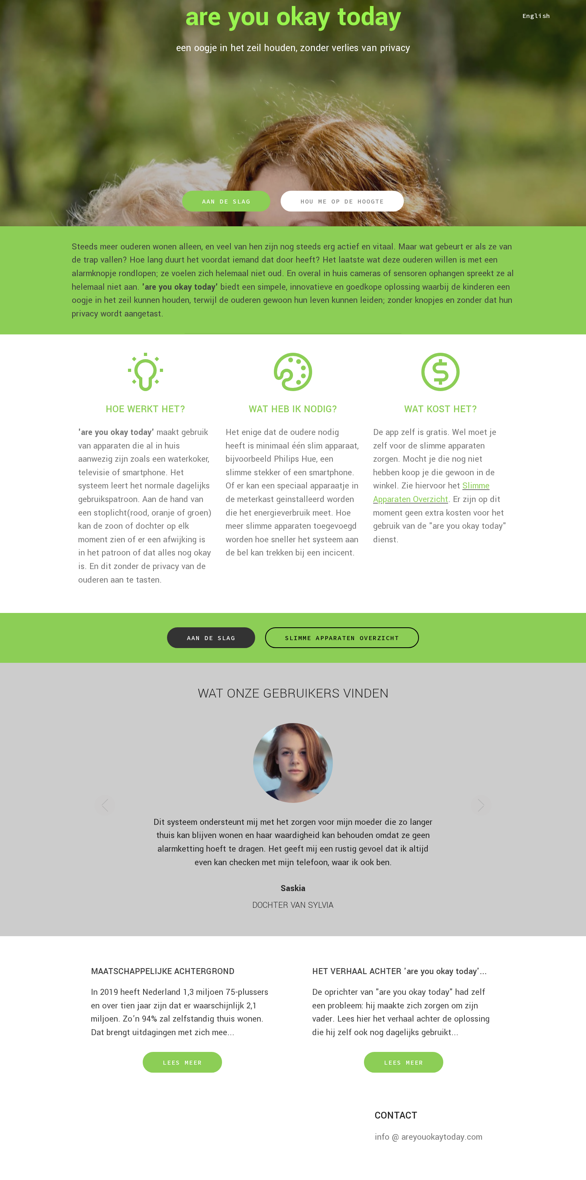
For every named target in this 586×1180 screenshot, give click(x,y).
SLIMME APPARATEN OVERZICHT (342, 638)
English (536, 16)
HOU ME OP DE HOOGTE (342, 201)
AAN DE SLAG (226, 201)
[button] (105, 811)
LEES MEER (182, 1049)
